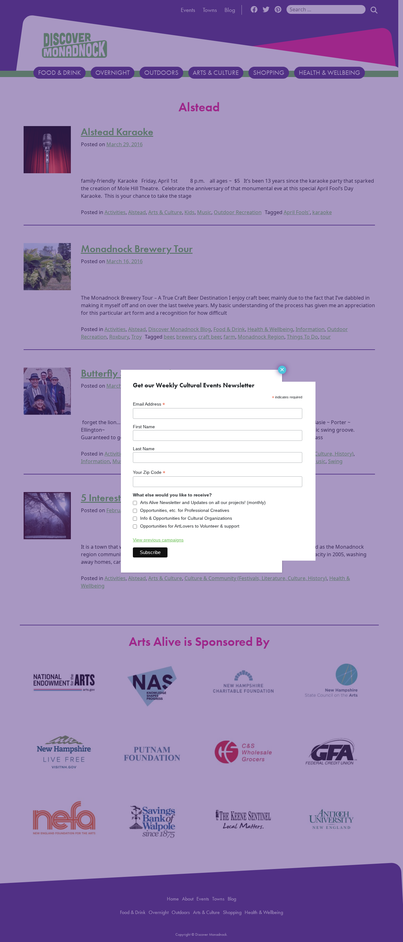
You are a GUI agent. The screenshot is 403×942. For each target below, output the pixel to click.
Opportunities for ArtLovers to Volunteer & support (189, 526)
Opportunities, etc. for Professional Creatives (184, 510)
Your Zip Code (149, 472)
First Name (144, 426)
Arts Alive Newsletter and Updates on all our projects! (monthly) (203, 502)
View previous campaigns (158, 539)
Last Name (144, 448)
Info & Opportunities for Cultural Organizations (186, 518)
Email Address (149, 404)
